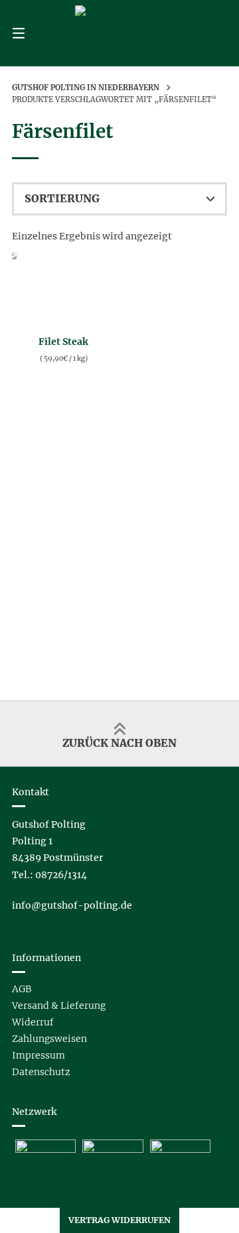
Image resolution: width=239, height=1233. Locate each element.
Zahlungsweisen (49, 1039)
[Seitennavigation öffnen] (33, 33)
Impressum (38, 1055)
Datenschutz (41, 1072)
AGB (21, 989)
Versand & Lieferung (59, 1005)
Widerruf (33, 1022)
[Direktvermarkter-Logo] (45, 1149)
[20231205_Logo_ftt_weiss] (112, 1149)
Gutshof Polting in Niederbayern (85, 87)
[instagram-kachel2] (180, 1149)
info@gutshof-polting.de (72, 905)
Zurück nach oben (119, 742)
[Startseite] (119, 33)
